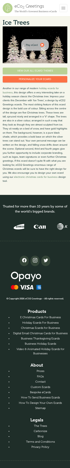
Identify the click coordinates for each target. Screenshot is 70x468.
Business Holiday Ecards (40, 343)
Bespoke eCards (40, 392)
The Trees (40, 426)
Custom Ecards (40, 387)
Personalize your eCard (35, 79)
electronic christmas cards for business (36, 177)
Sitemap (40, 408)
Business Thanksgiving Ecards (40, 338)
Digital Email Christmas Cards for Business (40, 333)
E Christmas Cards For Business (40, 317)
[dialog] (35, 45)
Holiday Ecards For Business (40, 322)
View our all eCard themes (35, 70)
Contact (40, 381)
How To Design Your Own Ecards (40, 403)
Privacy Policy (40, 447)
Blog (40, 436)
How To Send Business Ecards (40, 397)
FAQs (40, 376)
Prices (40, 371)
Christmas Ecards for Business (40, 328)
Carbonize (40, 431)
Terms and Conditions (40, 441)
